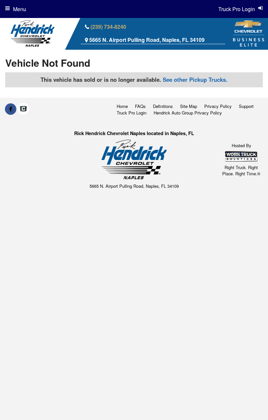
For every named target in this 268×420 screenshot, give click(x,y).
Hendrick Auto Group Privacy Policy (188, 113)
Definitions (163, 106)
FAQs (140, 106)
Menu (19, 9)
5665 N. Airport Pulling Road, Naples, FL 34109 (147, 40)
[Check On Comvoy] (23, 109)
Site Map (188, 106)
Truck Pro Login (131, 113)
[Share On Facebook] (10, 109)
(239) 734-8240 (108, 26)
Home (122, 106)
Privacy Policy (218, 106)
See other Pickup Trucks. (195, 79)
